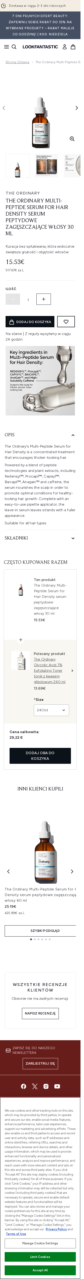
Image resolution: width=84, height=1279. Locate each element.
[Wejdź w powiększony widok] (72, 138)
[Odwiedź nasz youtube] (57, 1086)
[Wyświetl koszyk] (73, 46)
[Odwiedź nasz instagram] (46, 1086)
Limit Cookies (40, 1257)
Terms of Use (16, 1234)
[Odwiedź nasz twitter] (34, 1086)
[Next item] (72, 871)
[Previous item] (8, 871)
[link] (64, 46)
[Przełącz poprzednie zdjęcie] (3, 108)
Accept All (40, 1270)
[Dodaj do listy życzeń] (66, 321)
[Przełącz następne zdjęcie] (76, 108)
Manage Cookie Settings (40, 1243)
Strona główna (17, 62)
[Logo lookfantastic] (40, 46)
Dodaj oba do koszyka (40, 756)
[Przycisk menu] (5, 46)
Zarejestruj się (40, 1064)
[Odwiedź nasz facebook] (23, 1086)
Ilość (11, 289)
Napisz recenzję (40, 1013)
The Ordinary (23, 193)
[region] (40, 1188)
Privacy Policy (56, 1229)
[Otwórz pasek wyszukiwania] (14, 46)
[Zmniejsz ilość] (13, 299)
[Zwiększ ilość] (43, 299)
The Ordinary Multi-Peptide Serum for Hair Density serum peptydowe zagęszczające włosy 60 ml (43, 895)
